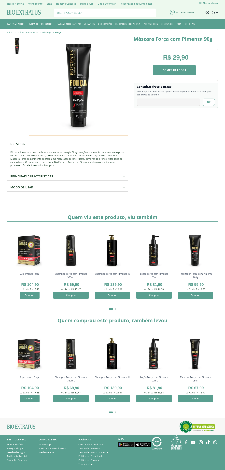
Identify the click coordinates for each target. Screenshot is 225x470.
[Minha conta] (207, 13)
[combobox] (105, 12)
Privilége (46, 32)
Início (10, 32)
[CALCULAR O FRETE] (209, 102)
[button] (78, 85)
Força (58, 32)
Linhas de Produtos (27, 32)
